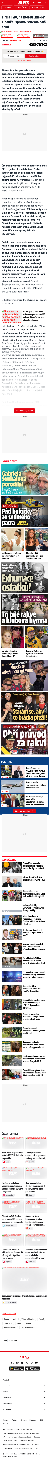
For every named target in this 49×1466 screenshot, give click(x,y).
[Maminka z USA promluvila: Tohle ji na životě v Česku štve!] (12, 990)
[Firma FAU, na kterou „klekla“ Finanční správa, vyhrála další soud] (16, 31)
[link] (12, 1362)
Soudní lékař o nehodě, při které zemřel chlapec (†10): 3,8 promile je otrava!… (34, 1003)
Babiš (11, 1340)
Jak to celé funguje (24, 60)
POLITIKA (6, 761)
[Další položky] (46, 7)
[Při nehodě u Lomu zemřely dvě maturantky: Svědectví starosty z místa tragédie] (12, 976)
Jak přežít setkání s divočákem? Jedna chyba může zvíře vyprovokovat (33, 1044)
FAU (15, 1340)
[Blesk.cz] (23, 2)
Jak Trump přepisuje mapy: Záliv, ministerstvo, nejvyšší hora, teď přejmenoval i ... (35, 800)
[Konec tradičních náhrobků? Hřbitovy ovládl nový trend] (12, 1032)
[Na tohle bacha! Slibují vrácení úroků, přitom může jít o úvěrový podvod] (12, 962)
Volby (15, 1319)
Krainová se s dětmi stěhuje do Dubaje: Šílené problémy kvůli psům (33, 1016)
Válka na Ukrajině (28, 1319)
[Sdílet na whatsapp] (42, 44)
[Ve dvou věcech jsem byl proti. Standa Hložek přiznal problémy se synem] (12, 948)
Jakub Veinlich (15, 40)
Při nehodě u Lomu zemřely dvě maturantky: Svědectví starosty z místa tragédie (34, 974)
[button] (16, 1368)
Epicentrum (8, 1323)
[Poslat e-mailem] (45, 44)
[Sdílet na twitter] (35, 44)
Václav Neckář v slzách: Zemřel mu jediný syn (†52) (34, 878)
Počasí (41, 1319)
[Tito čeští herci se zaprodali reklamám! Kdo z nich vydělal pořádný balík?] (12, 895)
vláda (5, 1340)
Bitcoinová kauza (10, 1327)
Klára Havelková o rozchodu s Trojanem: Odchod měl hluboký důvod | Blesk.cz (34, 920)
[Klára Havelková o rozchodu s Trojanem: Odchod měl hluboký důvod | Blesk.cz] (12, 920)
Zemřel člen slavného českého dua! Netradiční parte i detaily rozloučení (33, 866)
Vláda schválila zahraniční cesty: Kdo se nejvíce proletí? (36, 785)
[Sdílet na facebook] (31, 44)
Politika (5, 777)
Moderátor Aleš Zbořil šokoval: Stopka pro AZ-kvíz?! (33, 932)
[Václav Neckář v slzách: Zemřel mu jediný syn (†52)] (12, 881)
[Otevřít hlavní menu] (2, 2)
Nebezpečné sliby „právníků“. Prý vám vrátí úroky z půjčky (33, 908)
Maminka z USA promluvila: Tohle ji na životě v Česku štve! (32, 988)
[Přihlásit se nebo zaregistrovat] (45, 2)
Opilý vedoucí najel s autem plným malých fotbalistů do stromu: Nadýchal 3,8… (34, 1058)
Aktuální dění (9, 1313)
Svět (3, 806)
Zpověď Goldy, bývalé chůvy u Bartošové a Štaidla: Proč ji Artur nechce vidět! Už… (34, 1072)
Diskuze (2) (6, 45)
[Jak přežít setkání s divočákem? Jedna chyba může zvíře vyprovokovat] (12, 1046)
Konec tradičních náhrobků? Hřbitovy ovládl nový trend (34, 1030)
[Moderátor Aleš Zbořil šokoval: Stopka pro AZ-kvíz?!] (12, 934)
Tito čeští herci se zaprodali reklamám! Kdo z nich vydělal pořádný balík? (34, 894)
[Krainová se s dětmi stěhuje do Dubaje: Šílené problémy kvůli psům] (12, 1018)
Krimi (19, 1323)
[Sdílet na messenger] (38, 44)
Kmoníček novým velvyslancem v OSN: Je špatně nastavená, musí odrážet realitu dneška (35, 771)
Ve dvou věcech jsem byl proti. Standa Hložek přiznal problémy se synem (34, 946)
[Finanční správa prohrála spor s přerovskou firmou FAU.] (8, 35)
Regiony (28, 1323)
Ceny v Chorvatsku (27, 1327)
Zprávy (6, 1319)
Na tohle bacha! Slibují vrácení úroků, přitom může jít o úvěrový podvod (34, 960)
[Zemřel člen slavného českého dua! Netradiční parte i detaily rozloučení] (12, 867)
